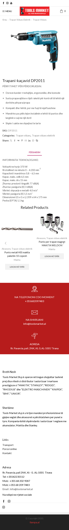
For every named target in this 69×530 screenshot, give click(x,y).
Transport (7, 444)
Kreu (5, 19)
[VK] (18, 140)
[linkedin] (29, 140)
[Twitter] (11, 140)
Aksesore (41, 238)
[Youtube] (11, 3)
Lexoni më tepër (17, 267)
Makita (17, 260)
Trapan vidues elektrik (19, 19)
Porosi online (9, 448)
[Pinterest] (22, 140)
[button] (5, 243)
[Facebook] (3, 3)
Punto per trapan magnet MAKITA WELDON (52, 243)
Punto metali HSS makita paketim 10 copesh (17, 254)
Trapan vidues (40, 19)
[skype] (36, 140)
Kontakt (7, 453)
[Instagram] (7, 3)
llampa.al (34, 522)
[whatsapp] (33, 140)
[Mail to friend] (26, 140)
